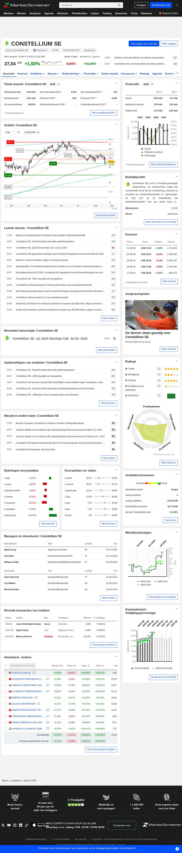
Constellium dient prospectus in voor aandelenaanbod (42, 297)
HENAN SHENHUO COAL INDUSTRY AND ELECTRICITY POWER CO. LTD (28, 722)
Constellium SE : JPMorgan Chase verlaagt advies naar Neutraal (47, 395)
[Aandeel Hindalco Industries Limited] (47, 685)
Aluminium (173, 214)
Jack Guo (9, 556)
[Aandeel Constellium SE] (34, 673)
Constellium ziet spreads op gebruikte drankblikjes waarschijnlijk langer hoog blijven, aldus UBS (60, 382)
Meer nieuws (109, 318)
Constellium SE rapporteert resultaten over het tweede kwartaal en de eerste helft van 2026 (60, 254)
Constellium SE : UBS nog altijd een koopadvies (39, 279)
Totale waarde (109, 73)
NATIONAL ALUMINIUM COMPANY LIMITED (28, 728)
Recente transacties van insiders (27, 610)
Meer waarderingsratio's (103, 113)
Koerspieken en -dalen (80, 470)
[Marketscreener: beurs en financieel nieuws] (26, 5)
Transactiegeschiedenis (103, 645)
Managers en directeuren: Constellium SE (33, 536)
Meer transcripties (106, 350)
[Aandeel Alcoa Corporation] (38, 704)
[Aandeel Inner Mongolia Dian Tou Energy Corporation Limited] (47, 710)
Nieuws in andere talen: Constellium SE (31, 415)
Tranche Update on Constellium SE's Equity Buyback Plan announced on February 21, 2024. (60, 436)
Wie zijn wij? (81, 839)
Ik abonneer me (161, 5)
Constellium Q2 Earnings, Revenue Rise (35, 449)
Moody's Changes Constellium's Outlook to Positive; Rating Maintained (50, 423)
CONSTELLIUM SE (21, 673)
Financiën (90, 73)
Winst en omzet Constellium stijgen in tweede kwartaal (42, 260)
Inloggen (141, 5)
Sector (169, 73)
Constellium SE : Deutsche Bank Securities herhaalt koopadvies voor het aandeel (55, 388)
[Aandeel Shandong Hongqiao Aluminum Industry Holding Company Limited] (47, 679)
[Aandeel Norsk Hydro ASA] (36, 698)
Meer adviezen (108, 403)
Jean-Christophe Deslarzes (30, 624)
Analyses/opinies (137, 293)
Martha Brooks (11, 589)
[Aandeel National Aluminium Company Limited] (47, 729)
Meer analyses (169, 349)
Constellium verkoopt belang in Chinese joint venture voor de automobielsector (54, 285)
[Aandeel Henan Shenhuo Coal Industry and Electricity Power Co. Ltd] (47, 722)
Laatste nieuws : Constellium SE (26, 227)
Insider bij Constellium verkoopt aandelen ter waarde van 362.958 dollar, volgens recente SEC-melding (60, 310)
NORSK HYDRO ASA (22, 697)
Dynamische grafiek (105, 215)
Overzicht (9, 73)
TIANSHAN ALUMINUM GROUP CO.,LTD (28, 716)
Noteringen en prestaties (21, 470)
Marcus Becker (24, 636)
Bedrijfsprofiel (135, 177)
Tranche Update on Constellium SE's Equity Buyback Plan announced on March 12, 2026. (59, 430)
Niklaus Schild (11, 562)
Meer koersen (48, 523)
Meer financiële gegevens (163, 164)
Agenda (157, 73)
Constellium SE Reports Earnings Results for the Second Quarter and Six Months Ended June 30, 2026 (60, 443)
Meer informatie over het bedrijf (161, 222)
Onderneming (70, 73)
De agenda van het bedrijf (163, 677)
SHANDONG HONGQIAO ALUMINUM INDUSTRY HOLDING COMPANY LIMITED (28, 679)
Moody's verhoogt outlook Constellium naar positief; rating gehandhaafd (140, 57)
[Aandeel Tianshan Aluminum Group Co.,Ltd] (47, 716)
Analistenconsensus (139, 475)
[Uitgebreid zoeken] (119, 5)
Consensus (128, 73)
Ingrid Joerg (10, 550)
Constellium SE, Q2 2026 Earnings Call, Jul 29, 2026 (41, 248)
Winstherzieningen (138, 532)
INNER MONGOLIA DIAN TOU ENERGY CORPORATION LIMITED (28, 710)
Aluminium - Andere (18, 657)
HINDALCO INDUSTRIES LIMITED (28, 685)
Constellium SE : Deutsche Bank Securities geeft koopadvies (140, 64)
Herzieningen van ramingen (162, 597)
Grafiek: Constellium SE (20, 125)
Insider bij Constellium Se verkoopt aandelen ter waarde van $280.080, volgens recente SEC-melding (60, 303)
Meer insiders (108, 598)
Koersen (23, 73)
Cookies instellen (61, 839)
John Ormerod (11, 577)
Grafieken (37, 73)
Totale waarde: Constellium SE (25, 84)
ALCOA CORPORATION (23, 704)
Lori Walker (10, 583)
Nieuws (52, 73)
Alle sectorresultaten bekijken (101, 749)
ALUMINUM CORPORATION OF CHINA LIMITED (28, 691)
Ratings (144, 73)
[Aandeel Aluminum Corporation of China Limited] (47, 691)
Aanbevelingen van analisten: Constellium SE (36, 362)
